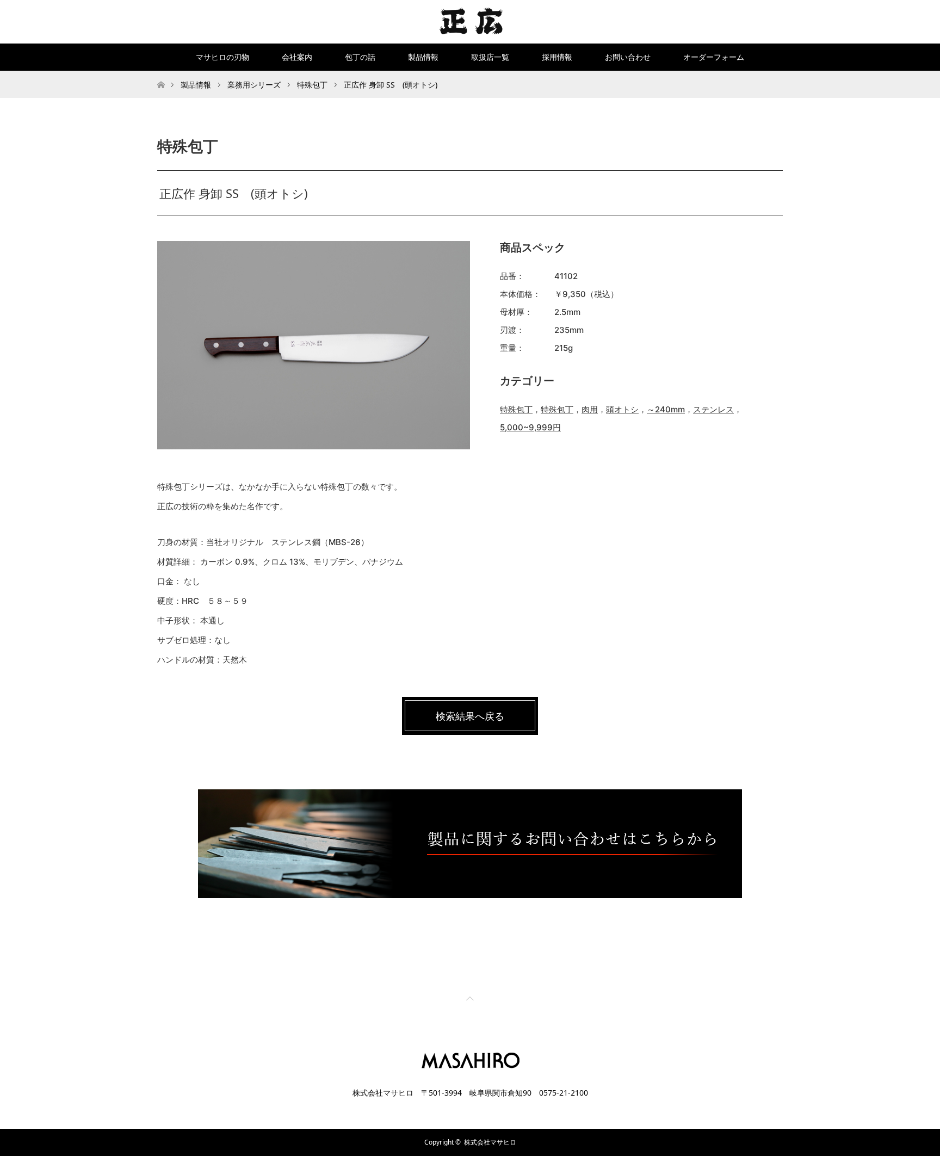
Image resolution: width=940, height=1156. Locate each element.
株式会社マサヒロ (490, 1142)
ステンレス (713, 409)
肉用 (590, 409)
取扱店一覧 (490, 57)
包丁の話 (360, 57)
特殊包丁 (516, 409)
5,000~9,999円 (530, 427)
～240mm (666, 409)
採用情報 (557, 57)
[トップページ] (160, 75)
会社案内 (297, 57)
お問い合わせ (628, 57)
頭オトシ (622, 409)
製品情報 (423, 57)
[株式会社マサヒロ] (470, 21)
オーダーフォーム (713, 57)
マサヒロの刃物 (222, 57)
